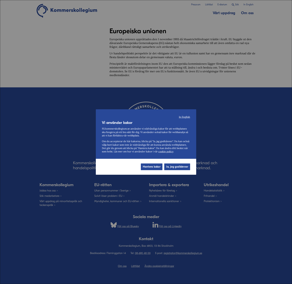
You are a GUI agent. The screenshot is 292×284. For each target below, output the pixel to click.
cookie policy (165, 151)
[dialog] (146, 142)
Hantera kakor (151, 166)
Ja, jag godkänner (177, 166)
